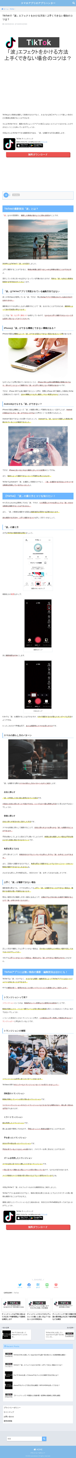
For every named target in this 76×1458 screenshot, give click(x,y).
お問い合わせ (9, 1417)
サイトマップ (9, 1412)
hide (16, 195)
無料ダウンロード (38, 154)
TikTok (16, 1293)
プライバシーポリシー (12, 1408)
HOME (39, 1449)
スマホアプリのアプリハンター (38, 3)
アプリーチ (43, 142)
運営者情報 (8, 1421)
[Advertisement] (38, 93)
